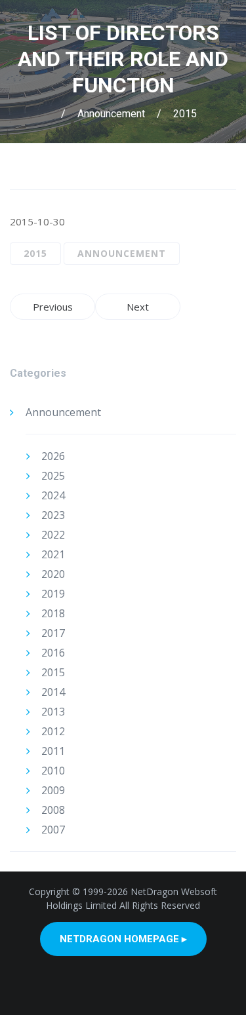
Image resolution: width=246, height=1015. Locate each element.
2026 (53, 456)
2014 (53, 692)
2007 (53, 829)
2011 (53, 751)
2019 (53, 593)
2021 (53, 554)
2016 (53, 652)
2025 (53, 476)
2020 (53, 574)
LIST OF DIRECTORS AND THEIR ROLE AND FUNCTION (123, 59)
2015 (185, 113)
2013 (53, 711)
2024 (53, 495)
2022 (53, 534)
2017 (53, 633)
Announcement (111, 113)
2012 (53, 731)
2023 (53, 515)
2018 (53, 613)
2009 (53, 790)
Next (138, 306)
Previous (53, 306)
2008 (53, 810)
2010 (53, 770)
